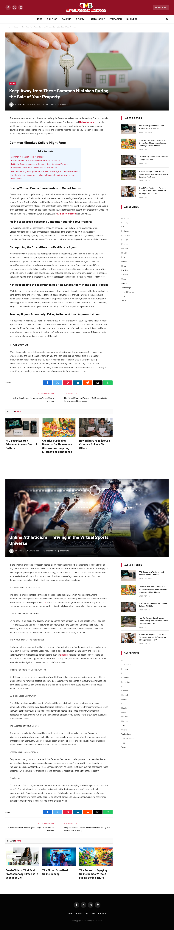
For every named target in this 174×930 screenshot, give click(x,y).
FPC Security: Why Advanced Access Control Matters (21, 444)
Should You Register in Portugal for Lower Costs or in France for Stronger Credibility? (152, 190)
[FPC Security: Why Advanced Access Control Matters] (22, 427)
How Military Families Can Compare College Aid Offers (94, 444)
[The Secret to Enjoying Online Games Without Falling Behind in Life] (96, 856)
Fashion (124, 240)
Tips (123, 296)
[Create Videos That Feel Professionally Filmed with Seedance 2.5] (22, 856)
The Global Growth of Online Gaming (55, 872)
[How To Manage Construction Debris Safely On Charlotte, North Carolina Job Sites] (128, 175)
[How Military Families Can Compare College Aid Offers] (96, 427)
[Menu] (7, 19)
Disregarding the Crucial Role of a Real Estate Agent (34, 167)
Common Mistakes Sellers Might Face (27, 156)
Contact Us (82, 913)
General (81, 19)
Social (124, 279)
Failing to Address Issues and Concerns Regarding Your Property (39, 164)
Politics (52, 19)
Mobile (124, 261)
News (12, 83)
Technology (126, 287)
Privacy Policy (98, 913)
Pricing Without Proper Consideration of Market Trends (35, 160)
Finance (124, 244)
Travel (123, 300)
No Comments (51, 104)
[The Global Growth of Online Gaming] (59, 856)
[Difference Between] (87, 7)
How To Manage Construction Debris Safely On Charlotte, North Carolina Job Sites (153, 174)
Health (124, 253)
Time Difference (127, 292)
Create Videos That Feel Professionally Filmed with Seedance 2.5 (21, 874)
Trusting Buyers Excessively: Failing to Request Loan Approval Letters (42, 175)
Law (123, 257)
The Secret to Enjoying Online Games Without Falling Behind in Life (93, 874)
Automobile (98, 19)
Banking (66, 19)
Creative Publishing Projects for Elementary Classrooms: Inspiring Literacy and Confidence (57, 446)
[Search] (167, 19)
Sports (124, 283)
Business (131, 19)
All (122, 213)
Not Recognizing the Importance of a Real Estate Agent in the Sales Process (45, 171)
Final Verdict (16, 178)
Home (39, 19)
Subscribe (160, 7)
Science (124, 274)
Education (115, 19)
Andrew (21, 104)
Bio (122, 226)
